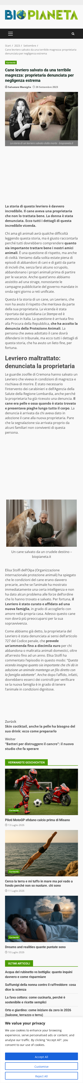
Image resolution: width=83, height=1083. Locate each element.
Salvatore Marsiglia (19, 87)
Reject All (41, 1076)
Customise (41, 1066)
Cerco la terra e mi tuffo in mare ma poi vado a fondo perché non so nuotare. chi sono (41, 853)
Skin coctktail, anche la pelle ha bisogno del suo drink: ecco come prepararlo (40, 726)
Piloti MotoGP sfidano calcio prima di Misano (41, 792)
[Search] (73, 34)
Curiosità (11, 62)
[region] (41, 1050)
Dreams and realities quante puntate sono (41, 919)
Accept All (41, 1057)
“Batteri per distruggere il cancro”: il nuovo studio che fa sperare (39, 744)
